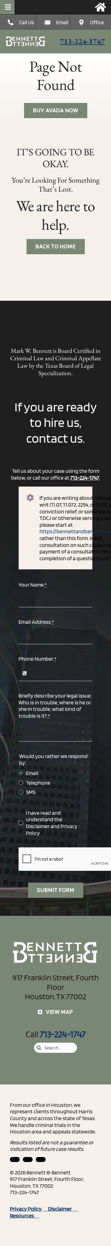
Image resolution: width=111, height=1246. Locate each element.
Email (62, 22)
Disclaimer (38, 826)
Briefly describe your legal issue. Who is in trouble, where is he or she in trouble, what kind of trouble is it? (55, 705)
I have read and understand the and (51, 822)
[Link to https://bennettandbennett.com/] (100, 7)
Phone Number (37, 658)
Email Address (36, 622)
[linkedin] (15, 1159)
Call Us (26, 22)
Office (97, 22)
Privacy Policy (29, 1208)
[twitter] (41, 1159)
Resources (24, 1215)
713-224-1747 (82, 41)
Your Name (32, 584)
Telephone (38, 782)
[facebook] (28, 1159)
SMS (30, 792)
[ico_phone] (26, 39)
